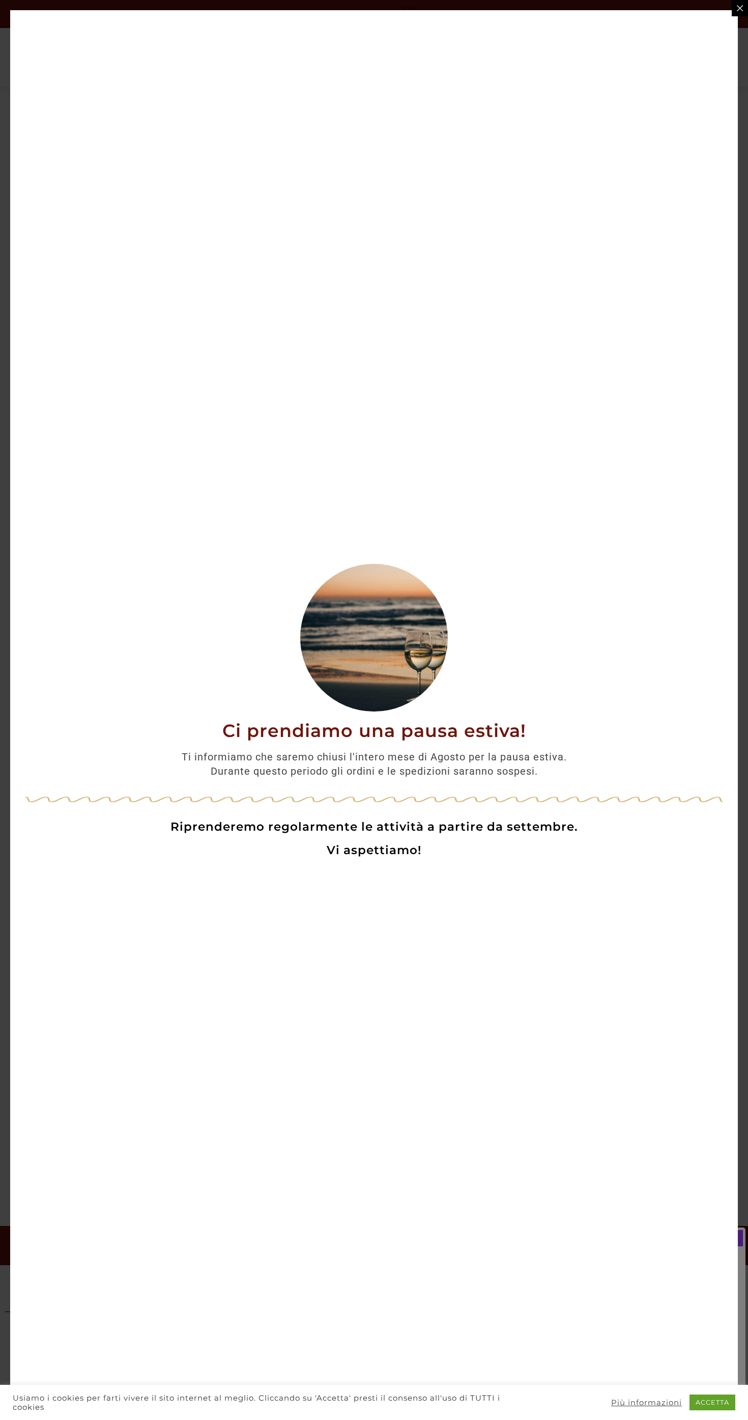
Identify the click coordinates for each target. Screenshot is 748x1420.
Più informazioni (646, 1402)
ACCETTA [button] (712, 1402)
